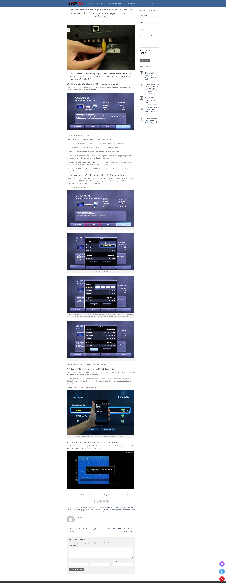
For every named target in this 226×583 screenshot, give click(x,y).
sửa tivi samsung (99, 511)
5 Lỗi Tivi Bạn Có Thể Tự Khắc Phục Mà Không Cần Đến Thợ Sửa (152, 110)
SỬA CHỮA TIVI (99, 3)
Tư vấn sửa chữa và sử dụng (81, 509)
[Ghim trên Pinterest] (104, 501)
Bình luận (72, 546)
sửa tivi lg (108, 509)
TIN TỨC (144, 3)
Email (93, 561)
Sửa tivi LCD (85, 9)
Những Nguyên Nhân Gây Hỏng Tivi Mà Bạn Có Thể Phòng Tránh (152, 99)
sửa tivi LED (101, 509)
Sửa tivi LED (93, 9)
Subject (142, 29)
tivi (116, 76)
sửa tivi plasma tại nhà (87, 511)
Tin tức (109, 9)
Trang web (116, 561)
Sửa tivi (72, 9)
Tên (70, 561)
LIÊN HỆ (150, 3)
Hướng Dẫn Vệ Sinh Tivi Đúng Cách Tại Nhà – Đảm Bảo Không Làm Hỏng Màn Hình (152, 88)
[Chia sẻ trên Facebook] (94, 501)
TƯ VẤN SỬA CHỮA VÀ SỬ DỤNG (131, 3)
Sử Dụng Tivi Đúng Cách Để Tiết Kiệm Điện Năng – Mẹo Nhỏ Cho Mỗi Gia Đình (151, 75)
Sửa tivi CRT (78, 9)
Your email (143, 22)
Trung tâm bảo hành (118, 9)
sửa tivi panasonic (117, 509)
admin (112, 21)
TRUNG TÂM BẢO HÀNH (114, 3)
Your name (143, 15)
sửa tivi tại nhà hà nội (110, 511)
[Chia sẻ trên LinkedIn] (107, 501)
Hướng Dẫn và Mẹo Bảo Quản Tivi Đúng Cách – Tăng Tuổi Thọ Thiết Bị (152, 121)
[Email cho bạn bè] (100, 501)
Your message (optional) (147, 36)
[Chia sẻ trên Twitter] (97, 501)
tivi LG (121, 511)
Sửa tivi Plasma (102, 9)
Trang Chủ (90, 3)
